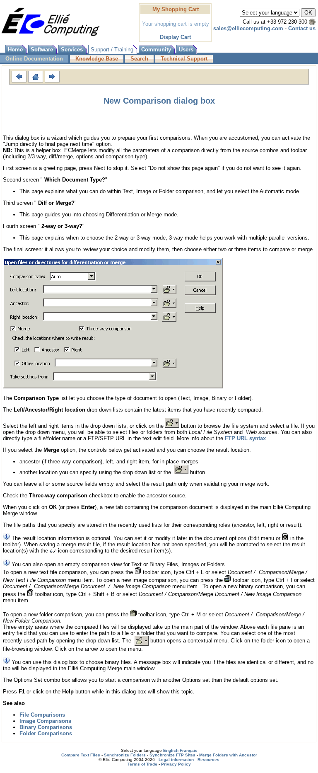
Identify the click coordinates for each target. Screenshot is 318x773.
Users (186, 49)
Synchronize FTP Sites (172, 755)
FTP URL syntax (245, 438)
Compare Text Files (80, 755)
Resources (208, 759)
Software (42, 49)
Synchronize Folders (125, 755)
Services (72, 49)
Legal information (176, 759)
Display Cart (175, 37)
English (170, 750)
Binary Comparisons (45, 727)
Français (189, 750)
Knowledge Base (96, 59)
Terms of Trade (142, 764)
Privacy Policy (176, 764)
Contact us (302, 28)
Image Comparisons (45, 721)
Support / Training (112, 49)
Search (139, 59)
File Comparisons (42, 715)
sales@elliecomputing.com (248, 28)
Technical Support (184, 59)
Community (156, 49)
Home (15, 49)
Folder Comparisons (45, 733)
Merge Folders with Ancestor (228, 755)
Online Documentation (34, 59)
